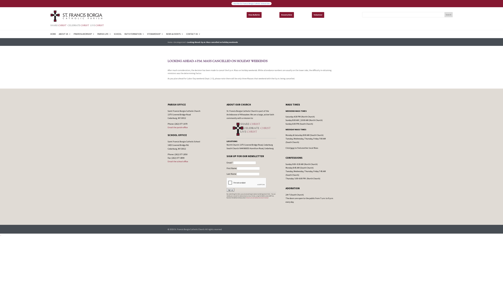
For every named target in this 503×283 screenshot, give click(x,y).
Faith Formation (133, 34)
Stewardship (154, 34)
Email (230, 162)
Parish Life (102, 34)
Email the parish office (178, 127)
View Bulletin (254, 15)
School (118, 34)
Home (53, 34)
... (0, 235)
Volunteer (318, 15)
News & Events (173, 34)
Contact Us (192, 34)
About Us (63, 34)
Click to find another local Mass (302, 148)
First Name (232, 168)
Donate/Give (286, 15)
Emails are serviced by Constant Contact (257, 198)
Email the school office (178, 161)
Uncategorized (179, 42)
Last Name (232, 174)
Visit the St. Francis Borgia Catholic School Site (251, 3)
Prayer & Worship (83, 34)
